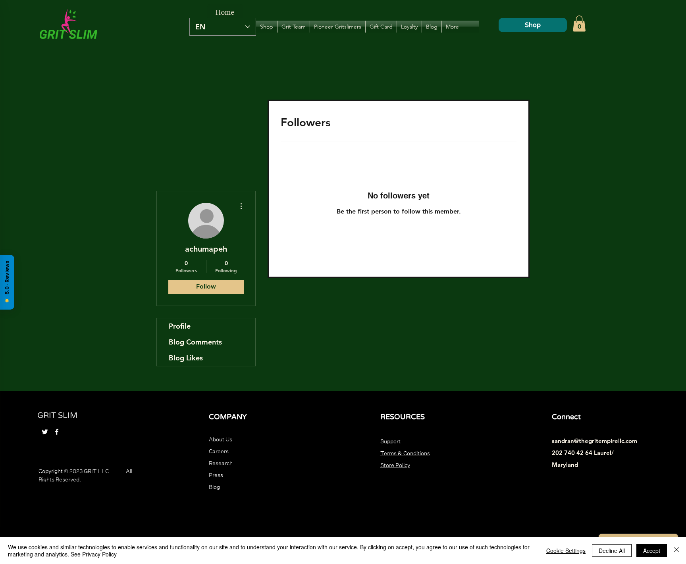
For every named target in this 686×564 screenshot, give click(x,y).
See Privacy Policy (94, 554)
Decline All (612, 550)
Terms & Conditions (405, 452)
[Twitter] (45, 432)
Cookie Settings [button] (566, 550)
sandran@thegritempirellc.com (594, 441)
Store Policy (395, 464)
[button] (579, 23)
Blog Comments (195, 341)
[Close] (676, 550)
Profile (180, 326)
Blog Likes (186, 357)
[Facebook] (57, 432)
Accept (651, 550)
